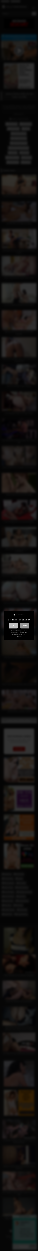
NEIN (25, 626)
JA (13, 626)
